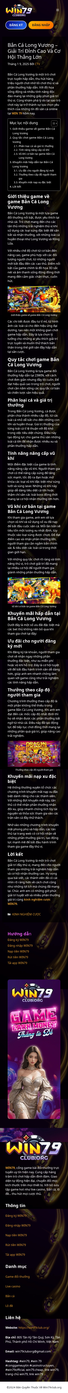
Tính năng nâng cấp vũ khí (34, 150)
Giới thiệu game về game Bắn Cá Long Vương (34, 131)
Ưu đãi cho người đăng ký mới (36, 170)
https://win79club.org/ (33, 1328)
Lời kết (17, 186)
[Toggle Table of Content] (52, 123)
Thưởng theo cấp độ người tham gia (37, 176)
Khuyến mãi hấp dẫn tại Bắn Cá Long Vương (33, 164)
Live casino (12, 1286)
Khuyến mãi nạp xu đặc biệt (35, 182)
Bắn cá (10, 1296)
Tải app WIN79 (17, 963)
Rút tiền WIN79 (18, 957)
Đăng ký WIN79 (18, 940)
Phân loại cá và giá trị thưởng (36, 146)
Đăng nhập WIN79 (20, 946)
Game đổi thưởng (17, 1277)
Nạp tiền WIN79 (18, 951)
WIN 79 (17, 113)
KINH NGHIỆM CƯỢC (26, 914)
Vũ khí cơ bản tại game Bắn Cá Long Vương (37, 155)
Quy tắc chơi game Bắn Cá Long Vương (33, 140)
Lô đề (9, 1306)
